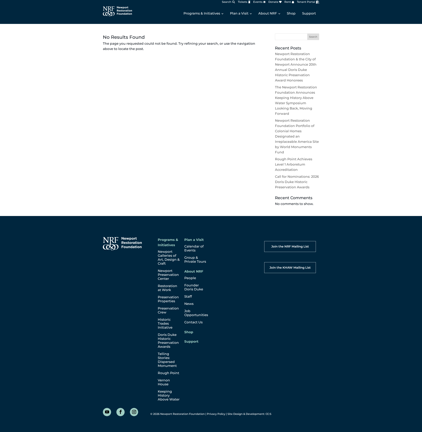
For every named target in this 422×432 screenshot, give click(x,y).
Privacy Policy (216, 414)
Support (309, 13)
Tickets (242, 2)
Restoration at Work (167, 288)
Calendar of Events (194, 248)
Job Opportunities (196, 313)
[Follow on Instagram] (134, 412)
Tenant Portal (306, 1)
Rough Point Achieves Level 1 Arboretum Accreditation (293, 164)
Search (226, 1)
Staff (188, 296)
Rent (287, 2)
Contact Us (193, 322)
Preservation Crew (168, 310)
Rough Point (168, 373)
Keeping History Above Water (169, 395)
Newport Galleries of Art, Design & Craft (169, 257)
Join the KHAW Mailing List (290, 267)
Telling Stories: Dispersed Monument (167, 360)
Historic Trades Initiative (165, 323)
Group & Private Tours (195, 259)
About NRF (267, 13)
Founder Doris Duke (193, 287)
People (190, 278)
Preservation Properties (168, 299)
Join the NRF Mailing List (290, 246)
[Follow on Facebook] (120, 412)
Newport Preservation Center (168, 275)
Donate (273, 2)
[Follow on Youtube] (107, 412)
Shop (291, 13)
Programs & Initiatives (201, 13)
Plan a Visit (239, 13)
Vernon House (164, 382)
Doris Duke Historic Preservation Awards (168, 341)
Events (257, 2)
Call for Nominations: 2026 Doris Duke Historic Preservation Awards (297, 182)
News (189, 304)
